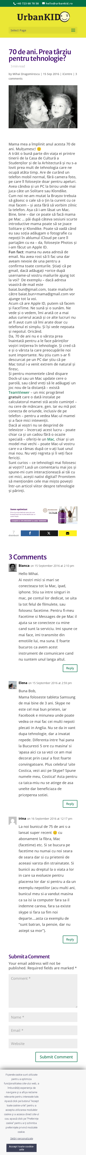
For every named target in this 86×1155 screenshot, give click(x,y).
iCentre (67, 74)
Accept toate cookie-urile (21, 1148)
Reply (70, 668)
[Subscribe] (68, 533)
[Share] (30, 533)
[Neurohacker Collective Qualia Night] (43, 521)
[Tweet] (49, 533)
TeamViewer (19, 392)
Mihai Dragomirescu (26, 74)
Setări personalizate (21, 1138)
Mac (50, 439)
